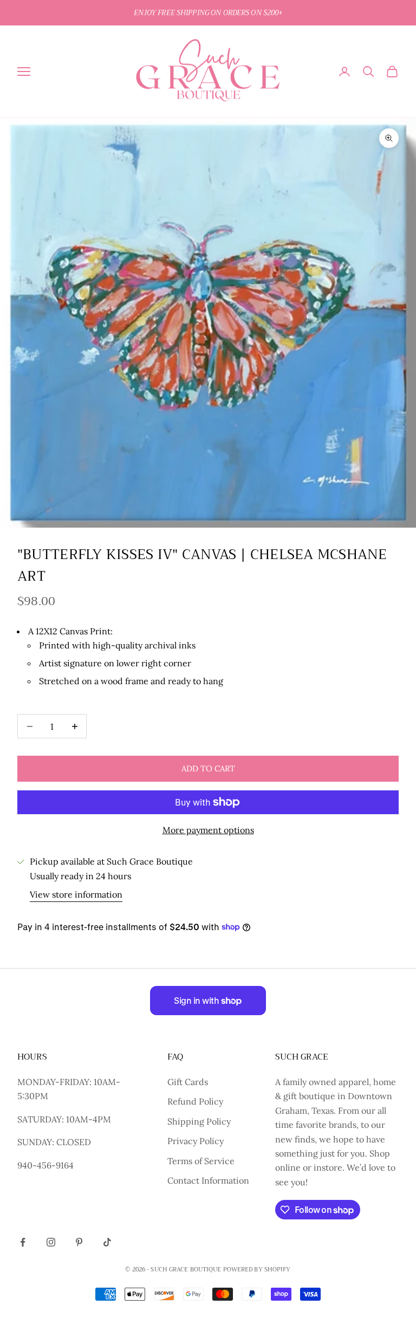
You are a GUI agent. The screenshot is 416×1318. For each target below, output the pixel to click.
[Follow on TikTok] (107, 1242)
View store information (76, 894)
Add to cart (208, 768)
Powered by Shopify (257, 1269)
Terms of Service (201, 1160)
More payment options (208, 829)
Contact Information (208, 1180)
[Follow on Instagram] (51, 1242)
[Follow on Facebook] (22, 1242)
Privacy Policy (195, 1140)
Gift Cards (187, 1081)
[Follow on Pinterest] (79, 1242)
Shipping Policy (199, 1121)
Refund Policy (195, 1101)
